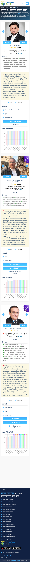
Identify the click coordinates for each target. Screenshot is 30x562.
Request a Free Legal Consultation (15, 110)
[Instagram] (7, 555)
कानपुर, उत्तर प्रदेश (8, 493)
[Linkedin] (13, 555)
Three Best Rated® (15, 560)
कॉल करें (7, 42)
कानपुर (7, 7)
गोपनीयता (2, 557)
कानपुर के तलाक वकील (7, 517)
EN (17, 7)
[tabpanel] (15, 32)
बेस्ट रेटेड (2, 7)
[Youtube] (10, 555)
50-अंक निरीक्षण (18, 14)
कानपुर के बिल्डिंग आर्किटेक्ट (8, 524)
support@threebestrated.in (12, 552)
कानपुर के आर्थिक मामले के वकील (9, 504)
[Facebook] (1, 555)
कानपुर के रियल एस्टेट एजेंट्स (9, 526)
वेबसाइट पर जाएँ (8, 118)
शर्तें (6, 557)
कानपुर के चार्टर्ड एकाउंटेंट (8, 512)
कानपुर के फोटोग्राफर (7, 521)
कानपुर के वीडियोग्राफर (7, 531)
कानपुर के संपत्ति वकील (7, 539)
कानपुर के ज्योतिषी (6, 514)
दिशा (21, 53)
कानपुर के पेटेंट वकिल (7, 519)
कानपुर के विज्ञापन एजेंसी (7, 529)
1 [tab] (13, 321)
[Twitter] (4, 555)
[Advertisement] (15, 473)
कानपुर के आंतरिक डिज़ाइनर (8, 499)
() (19, 47)
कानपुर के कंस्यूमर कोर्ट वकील (9, 509)
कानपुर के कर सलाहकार (7, 507)
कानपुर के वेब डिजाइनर (7, 534)
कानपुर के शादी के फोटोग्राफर (9, 536)
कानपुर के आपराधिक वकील (8, 502)
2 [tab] (15, 38)
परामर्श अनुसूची (8, 407)
